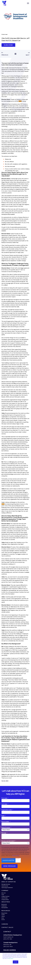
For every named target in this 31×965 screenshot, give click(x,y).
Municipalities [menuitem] (5, 907)
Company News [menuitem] (5, 899)
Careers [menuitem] (5, 924)
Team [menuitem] (3, 894)
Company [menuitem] (5, 890)
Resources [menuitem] (6, 910)
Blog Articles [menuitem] (4, 913)
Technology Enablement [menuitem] (7, 887)
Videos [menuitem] (3, 916)
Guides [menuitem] (3, 914)
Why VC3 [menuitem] (4, 893)
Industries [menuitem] (6, 902)
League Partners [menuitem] (5, 896)
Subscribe (8, 45)
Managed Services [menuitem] (6, 884)
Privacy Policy (10, 958)
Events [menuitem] (3, 919)
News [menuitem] (3, 918)
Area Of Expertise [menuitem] (9, 882)
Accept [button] (15, 962)
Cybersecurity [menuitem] (5, 885)
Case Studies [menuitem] (5, 897)
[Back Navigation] (15, 54)
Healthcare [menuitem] (4, 906)
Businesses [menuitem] (4, 904)
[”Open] (27, 3)
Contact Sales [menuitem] (7, 927)
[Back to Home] (4, 3)
